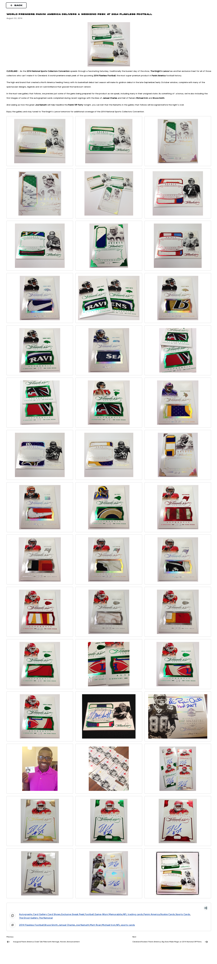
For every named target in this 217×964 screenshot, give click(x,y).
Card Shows (54, 914)
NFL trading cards (133, 914)
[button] (109, 908)
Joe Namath (82, 925)
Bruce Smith (51, 925)
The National (46, 917)
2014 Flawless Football (31, 925)
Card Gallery (40, 914)
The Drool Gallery (28, 917)
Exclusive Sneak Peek (72, 914)
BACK (18, 5)
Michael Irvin (109, 925)
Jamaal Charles (66, 925)
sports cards (128, 925)
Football (89, 914)
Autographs (25, 914)
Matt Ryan (95, 925)
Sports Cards (183, 914)
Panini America (151, 914)
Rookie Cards (167, 914)
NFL (118, 925)
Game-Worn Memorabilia (108, 914)
